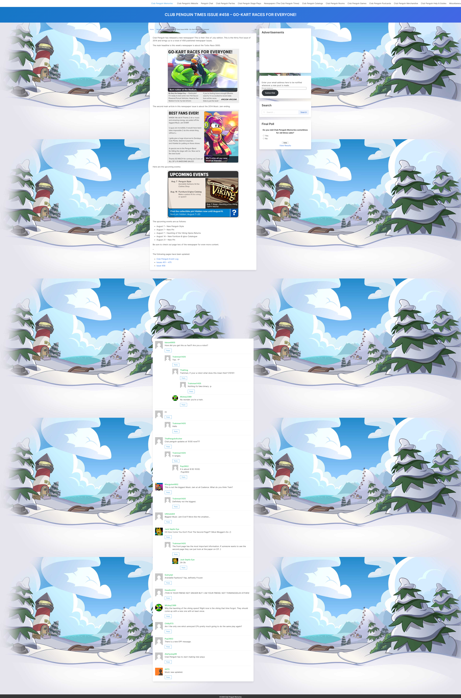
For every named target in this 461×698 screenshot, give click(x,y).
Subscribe (270, 93)
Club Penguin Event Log (167, 259)
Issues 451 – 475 (164, 262)
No (266, 138)
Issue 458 (161, 265)
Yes (266, 135)
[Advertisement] (285, 53)
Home (152, 29)
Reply (168, 350)
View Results (285, 145)
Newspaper (160, 29)
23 (255, 29)
